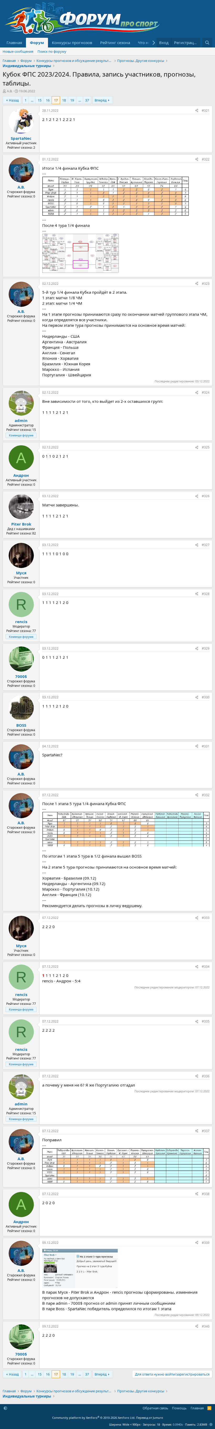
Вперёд (101, 100)
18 (64, 100)
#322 (205, 159)
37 (87, 100)
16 (48, 100)
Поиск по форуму (51, 51)
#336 (205, 1076)
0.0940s (178, 1424)
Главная (14, 42)
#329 (205, 648)
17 (56, 100)
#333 (205, 918)
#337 (205, 1131)
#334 (205, 966)
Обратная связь (155, 1408)
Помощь (179, 1408)
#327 (205, 545)
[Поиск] (207, 42)
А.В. (9, 91)
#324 (205, 392)
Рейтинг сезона (115, 42)
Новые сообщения (18, 51)
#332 (205, 795)
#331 (205, 746)
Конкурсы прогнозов (72, 42)
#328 (205, 594)
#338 (205, 1194)
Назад (14, 100)
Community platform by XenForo (93, 1418)
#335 (205, 1021)
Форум (37, 42)
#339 (205, 1242)
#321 (205, 110)
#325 (205, 447)
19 (72, 100)
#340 (205, 1326)
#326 (205, 496)
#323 (205, 283)
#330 (205, 697)
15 (39, 100)
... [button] (32, 100)
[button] (5, 1408)
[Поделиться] (196, 111)
